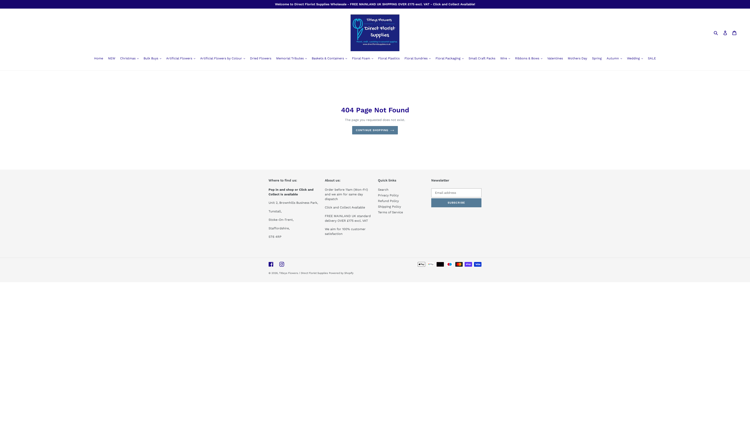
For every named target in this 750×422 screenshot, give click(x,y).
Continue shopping (372, 130)
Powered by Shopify (341, 273)
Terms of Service (390, 212)
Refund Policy (388, 201)
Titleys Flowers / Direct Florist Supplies (303, 273)
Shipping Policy (389, 206)
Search (383, 189)
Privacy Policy (388, 195)
